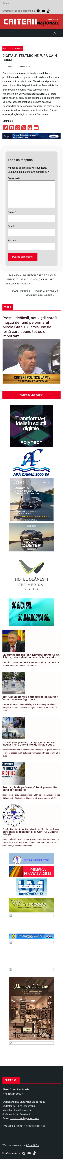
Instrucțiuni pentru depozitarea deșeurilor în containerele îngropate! (30, 698)
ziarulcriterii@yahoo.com (24, 1118)
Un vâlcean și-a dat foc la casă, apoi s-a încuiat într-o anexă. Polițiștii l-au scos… (28, 743)
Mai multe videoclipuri (31, 394)
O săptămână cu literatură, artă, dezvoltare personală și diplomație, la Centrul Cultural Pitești (30, 832)
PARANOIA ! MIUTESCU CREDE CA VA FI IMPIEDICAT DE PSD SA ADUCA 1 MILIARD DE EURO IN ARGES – (30, 279)
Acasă (5, 3)
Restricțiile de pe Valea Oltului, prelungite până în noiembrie (29, 788)
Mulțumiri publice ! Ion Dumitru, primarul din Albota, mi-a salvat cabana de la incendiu (31, 656)
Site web (12, 240)
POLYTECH (32, 1145)
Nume (12, 212)
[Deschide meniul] (4, 33)
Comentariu (15, 178)
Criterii (9, 67)
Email (11, 226)
